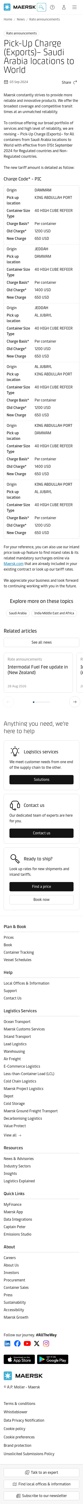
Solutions (41, 779)
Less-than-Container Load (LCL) (29, 1074)
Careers (10, 1258)
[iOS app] (19, 1359)
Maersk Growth (16, 1317)
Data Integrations (18, 1219)
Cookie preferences (19, 1437)
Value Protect (15, 1126)
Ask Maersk (41, 7)
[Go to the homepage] (23, 1379)
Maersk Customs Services (24, 1029)
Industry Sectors (17, 1166)
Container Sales (16, 1287)
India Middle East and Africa (54, 613)
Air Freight (12, 1059)
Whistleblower (15, 1412)
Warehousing (14, 1051)
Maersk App (13, 1212)
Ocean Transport (17, 1021)
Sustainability (15, 1302)
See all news (42, 642)
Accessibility (14, 1310)
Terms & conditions (19, 1403)
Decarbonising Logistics (23, 1118)
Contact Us (12, 998)
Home (8, 19)
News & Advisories (19, 1158)
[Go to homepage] (20, 7)
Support (53, 7)
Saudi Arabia (18, 613)
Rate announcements (44, 19)
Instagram (46, 1343)
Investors (11, 1272)
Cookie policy (14, 1429)
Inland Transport (17, 1036)
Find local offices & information (44, 1484)
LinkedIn (7, 1343)
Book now (41, 899)
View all (10, 1135)
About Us (11, 1265)
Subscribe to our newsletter (44, 1496)
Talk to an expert (44, 1472)
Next (74, 701)
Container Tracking (19, 952)
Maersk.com (14, 563)
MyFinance (12, 1204)
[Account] (63, 7)
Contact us (41, 833)
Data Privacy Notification (24, 1420)
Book (8, 945)
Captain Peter (15, 1227)
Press (8, 1295)
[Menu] (74, 7)
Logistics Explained (19, 1181)
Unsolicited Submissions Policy (29, 1454)
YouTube (27, 1343)
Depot (8, 1096)
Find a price (41, 886)
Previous (8, 701)
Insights (10, 1173)
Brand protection (17, 1445)
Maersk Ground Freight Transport (31, 1111)
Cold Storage (14, 1103)
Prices (9, 937)
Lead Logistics (15, 1044)
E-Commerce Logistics (22, 1066)
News (21, 19)
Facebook (17, 1343)
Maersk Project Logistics (23, 1088)
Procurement (14, 1280)
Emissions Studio (17, 1234)
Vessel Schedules (17, 960)
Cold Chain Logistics (20, 1081)
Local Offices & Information (26, 983)
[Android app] (52, 1359)
